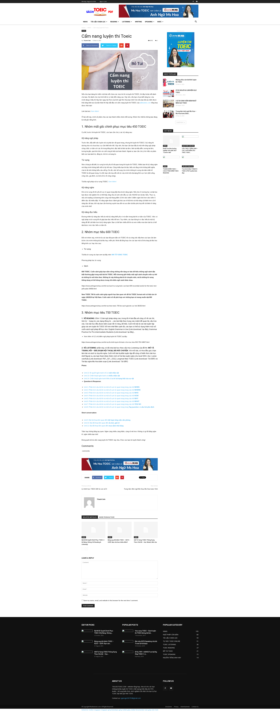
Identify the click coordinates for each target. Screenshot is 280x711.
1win (153, 710)
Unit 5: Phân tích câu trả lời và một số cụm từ (100, 398)
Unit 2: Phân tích (90, 390)
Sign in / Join (103, 1)
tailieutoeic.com (145, 103)
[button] (195, 22)
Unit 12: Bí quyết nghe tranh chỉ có (101, 373)
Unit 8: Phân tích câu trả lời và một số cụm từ (100, 407)
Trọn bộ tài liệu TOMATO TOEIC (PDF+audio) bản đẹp (189, 171)
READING (113, 22)
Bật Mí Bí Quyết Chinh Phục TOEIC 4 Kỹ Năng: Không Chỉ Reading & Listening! (93, 542)
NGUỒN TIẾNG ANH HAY (172, 658)
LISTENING (126, 22)
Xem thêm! (95, 111)
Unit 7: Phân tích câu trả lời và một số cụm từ (100, 404)
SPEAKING (148, 22)
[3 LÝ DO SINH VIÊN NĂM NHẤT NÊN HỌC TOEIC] (168, 103)
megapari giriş (106, 710)
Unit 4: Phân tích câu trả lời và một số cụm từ (100, 396)
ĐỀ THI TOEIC (168, 651)
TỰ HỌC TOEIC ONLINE (171, 641)
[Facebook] (193, 1)
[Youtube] (196, 1)
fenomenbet (140, 710)
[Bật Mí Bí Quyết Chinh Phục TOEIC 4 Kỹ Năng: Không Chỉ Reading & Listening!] (93, 530)
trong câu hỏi (131, 396)
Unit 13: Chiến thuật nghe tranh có (102, 376)
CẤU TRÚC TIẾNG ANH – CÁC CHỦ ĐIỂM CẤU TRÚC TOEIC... (190, 150)
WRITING (138, 22)
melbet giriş (126, 710)
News (85, 22)
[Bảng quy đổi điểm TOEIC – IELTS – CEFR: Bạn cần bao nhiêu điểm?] (120, 530)
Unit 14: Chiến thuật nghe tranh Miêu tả (109, 378)
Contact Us (195, 707)
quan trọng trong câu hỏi (125, 393)
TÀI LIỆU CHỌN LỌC (98, 22)
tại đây (145, 329)
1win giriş (148, 710)
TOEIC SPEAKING (169, 654)
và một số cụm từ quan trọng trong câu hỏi (121, 387)
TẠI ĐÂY (151, 359)
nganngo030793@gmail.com (131, 698)
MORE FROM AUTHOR (106, 517)
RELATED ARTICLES (90, 517)
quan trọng (120, 396)
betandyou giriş (116, 710)
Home (83, 28)
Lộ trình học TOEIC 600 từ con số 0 (94, 489)
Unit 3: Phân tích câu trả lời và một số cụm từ (100, 393)
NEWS (89, 28)
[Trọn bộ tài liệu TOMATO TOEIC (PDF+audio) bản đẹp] (190, 161)
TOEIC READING (169, 648)
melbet (91, 710)
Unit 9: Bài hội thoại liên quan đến (107, 420)
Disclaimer (168, 707)
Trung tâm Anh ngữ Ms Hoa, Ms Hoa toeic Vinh (141, 489)
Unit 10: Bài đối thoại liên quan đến (102, 423)
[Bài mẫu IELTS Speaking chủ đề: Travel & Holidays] (127, 644)
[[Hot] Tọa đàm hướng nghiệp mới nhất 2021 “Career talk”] (171, 141)
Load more (180, 122)
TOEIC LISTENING (169, 644)
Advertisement (185, 707)
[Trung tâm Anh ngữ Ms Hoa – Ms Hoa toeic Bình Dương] (168, 114)
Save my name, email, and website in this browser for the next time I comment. (110, 600)
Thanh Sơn (87, 40)
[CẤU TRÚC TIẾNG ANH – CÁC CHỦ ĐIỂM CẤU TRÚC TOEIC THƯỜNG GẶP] (190, 141)
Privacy (176, 707)
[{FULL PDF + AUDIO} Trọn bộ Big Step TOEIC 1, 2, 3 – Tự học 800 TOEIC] (127, 654)
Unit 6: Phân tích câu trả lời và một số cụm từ (100, 401)
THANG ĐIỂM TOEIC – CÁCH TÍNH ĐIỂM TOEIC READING (171, 171)
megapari (97, 710)
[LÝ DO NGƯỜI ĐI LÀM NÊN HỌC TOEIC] (168, 93)
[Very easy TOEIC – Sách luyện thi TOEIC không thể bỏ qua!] (127, 633)
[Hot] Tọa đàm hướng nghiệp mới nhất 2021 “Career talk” (170, 150)
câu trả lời (100, 387)
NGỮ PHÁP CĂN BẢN (188, 146)
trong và (139, 407)
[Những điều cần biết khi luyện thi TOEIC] (168, 82)
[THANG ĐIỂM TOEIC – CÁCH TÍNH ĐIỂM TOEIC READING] (171, 161)
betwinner (85, 710)
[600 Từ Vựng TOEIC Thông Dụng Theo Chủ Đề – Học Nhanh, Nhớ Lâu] (146, 530)
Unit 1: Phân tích (90, 387)
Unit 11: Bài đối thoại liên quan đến (103, 426)
